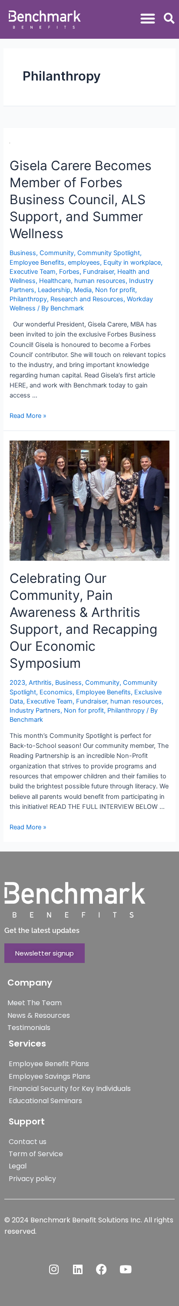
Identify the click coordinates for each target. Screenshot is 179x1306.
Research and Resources (86, 299)
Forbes (69, 272)
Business (23, 253)
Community (57, 253)
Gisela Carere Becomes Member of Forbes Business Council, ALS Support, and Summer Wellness (81, 199)
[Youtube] (125, 1269)
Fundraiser (98, 272)
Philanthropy (28, 299)
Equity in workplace (132, 262)
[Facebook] (102, 1269)
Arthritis (40, 683)
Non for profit (115, 290)
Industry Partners (35, 710)
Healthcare (55, 281)
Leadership (54, 290)
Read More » (28, 416)
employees (84, 262)
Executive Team (33, 272)
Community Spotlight (108, 253)
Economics (56, 692)
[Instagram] (54, 1269)
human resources (100, 281)
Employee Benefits (37, 262)
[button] (147, 18)
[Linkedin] (78, 1269)
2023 (17, 683)
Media (83, 290)
